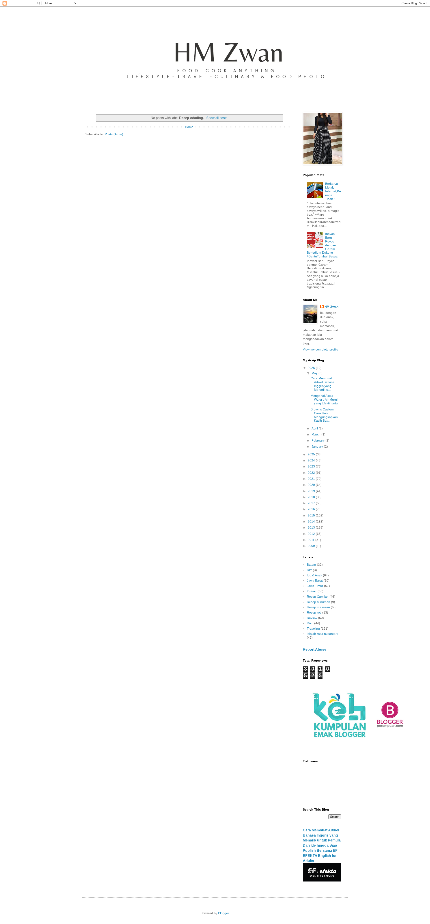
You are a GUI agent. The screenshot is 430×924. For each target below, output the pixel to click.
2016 (312, 509)
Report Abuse (314, 649)
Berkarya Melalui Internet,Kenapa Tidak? (333, 191)
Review (312, 618)
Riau (310, 623)
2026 (312, 368)
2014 (312, 521)
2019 (312, 491)
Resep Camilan (318, 596)
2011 (311, 540)
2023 (312, 466)
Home (189, 127)
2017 (312, 503)
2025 (312, 454)
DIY (309, 570)
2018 (312, 497)
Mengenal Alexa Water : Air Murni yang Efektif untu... (325, 399)
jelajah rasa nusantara (322, 633)
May (315, 373)
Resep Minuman (318, 602)
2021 (312, 478)
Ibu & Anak (314, 575)
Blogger (223, 913)
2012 (312, 533)
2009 (312, 546)
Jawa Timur (315, 586)
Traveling (313, 628)
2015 (312, 515)
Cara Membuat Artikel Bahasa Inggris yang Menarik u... (322, 383)
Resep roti (314, 612)
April (315, 428)
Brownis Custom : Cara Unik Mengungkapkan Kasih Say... (324, 415)
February (318, 440)
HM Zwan (332, 306)
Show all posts (216, 118)
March (316, 434)
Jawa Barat (315, 580)
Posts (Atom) (114, 134)
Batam (311, 564)
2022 (312, 472)
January (318, 446)
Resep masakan (318, 607)
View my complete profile (320, 349)
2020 (312, 484)
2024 (312, 460)
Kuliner (312, 591)
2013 (312, 527)
